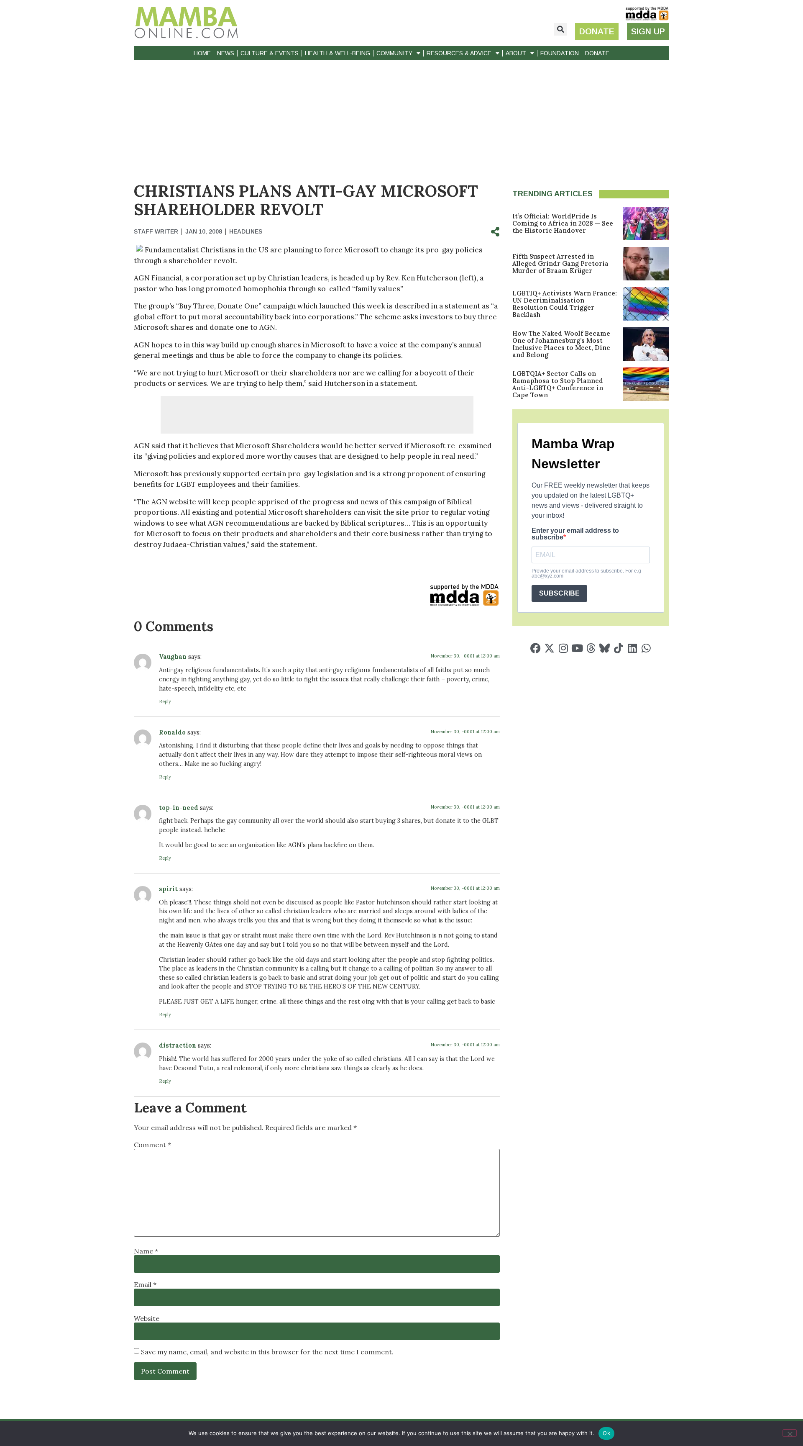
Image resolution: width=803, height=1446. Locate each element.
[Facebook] (535, 648)
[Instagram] (563, 648)
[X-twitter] (549, 648)
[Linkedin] (632, 648)
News (225, 53)
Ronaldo (172, 732)
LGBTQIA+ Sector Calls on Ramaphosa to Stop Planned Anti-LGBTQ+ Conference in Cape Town (557, 384)
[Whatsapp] (646, 648)
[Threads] (591, 648)
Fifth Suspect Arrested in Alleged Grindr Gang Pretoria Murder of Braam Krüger (560, 263)
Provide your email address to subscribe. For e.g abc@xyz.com (586, 573)
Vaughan (173, 656)
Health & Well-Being (337, 53)
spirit (168, 889)
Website (146, 1318)
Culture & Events (269, 53)
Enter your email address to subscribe (575, 534)
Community (394, 53)
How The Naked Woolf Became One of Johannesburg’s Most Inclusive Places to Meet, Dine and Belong (561, 344)
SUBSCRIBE (559, 593)
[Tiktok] (618, 648)
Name (146, 1251)
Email (145, 1284)
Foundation (559, 53)
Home (202, 53)
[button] (560, 29)
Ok (606, 1433)
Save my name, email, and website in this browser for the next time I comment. (267, 1351)
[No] (790, 1433)
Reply (165, 701)
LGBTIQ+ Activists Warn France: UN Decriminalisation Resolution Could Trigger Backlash (564, 303)
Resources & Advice (459, 53)
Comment (152, 1144)
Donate (597, 53)
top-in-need (178, 808)
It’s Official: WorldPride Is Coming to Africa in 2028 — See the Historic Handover (562, 223)
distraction (177, 1045)
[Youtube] (577, 648)
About (516, 53)
